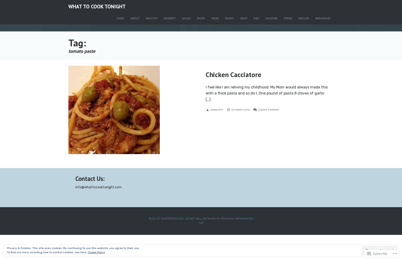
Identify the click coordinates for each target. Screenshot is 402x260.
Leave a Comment (268, 109)
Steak (288, 18)
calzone (271, 18)
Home (120, 18)
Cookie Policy (96, 252)
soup (243, 18)
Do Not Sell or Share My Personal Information (219, 218)
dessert (170, 18)
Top (201, 223)
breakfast (323, 18)
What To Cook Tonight (97, 6)
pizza (215, 18)
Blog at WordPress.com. (166, 218)
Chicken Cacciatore (233, 74)
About (135, 18)
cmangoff (216, 109)
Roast (229, 18)
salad (186, 18)
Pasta (201, 18)
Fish (256, 18)
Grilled (303, 18)
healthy (151, 18)
